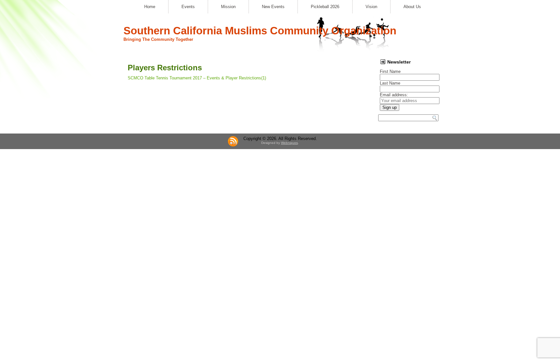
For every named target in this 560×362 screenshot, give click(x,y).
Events (188, 6)
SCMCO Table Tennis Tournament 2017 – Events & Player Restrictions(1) (197, 78)
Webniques (289, 143)
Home (149, 6)
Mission (228, 6)
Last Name (390, 83)
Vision (371, 6)
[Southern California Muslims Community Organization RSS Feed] (233, 141)
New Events (273, 6)
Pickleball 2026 (325, 6)
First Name (390, 71)
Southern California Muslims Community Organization (259, 31)
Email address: (394, 94)
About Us (412, 6)
